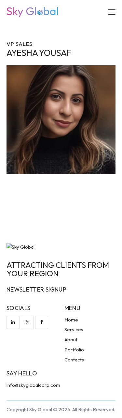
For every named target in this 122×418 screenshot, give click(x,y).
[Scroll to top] (111, 407)
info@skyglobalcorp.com (33, 385)
